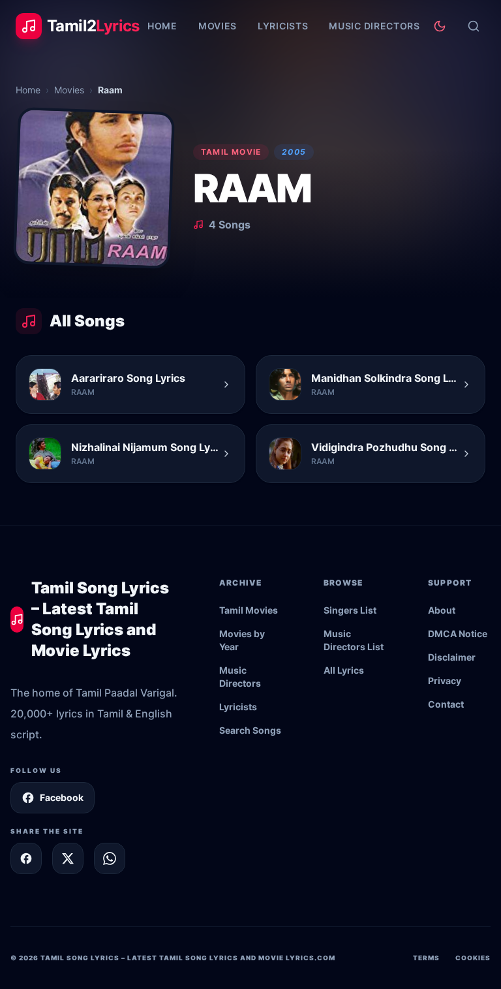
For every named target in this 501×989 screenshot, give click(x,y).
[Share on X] (68, 858)
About (441, 610)
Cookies (473, 958)
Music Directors (374, 25)
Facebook (62, 797)
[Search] (473, 26)
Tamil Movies (248, 610)
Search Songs (250, 730)
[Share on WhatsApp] (109, 858)
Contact (446, 704)
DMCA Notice (457, 633)
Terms (426, 958)
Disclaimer (452, 657)
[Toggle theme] (439, 26)
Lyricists (283, 25)
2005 (294, 152)
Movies (217, 25)
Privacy (444, 680)
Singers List (350, 610)
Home (162, 25)
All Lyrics (344, 670)
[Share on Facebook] (26, 858)
